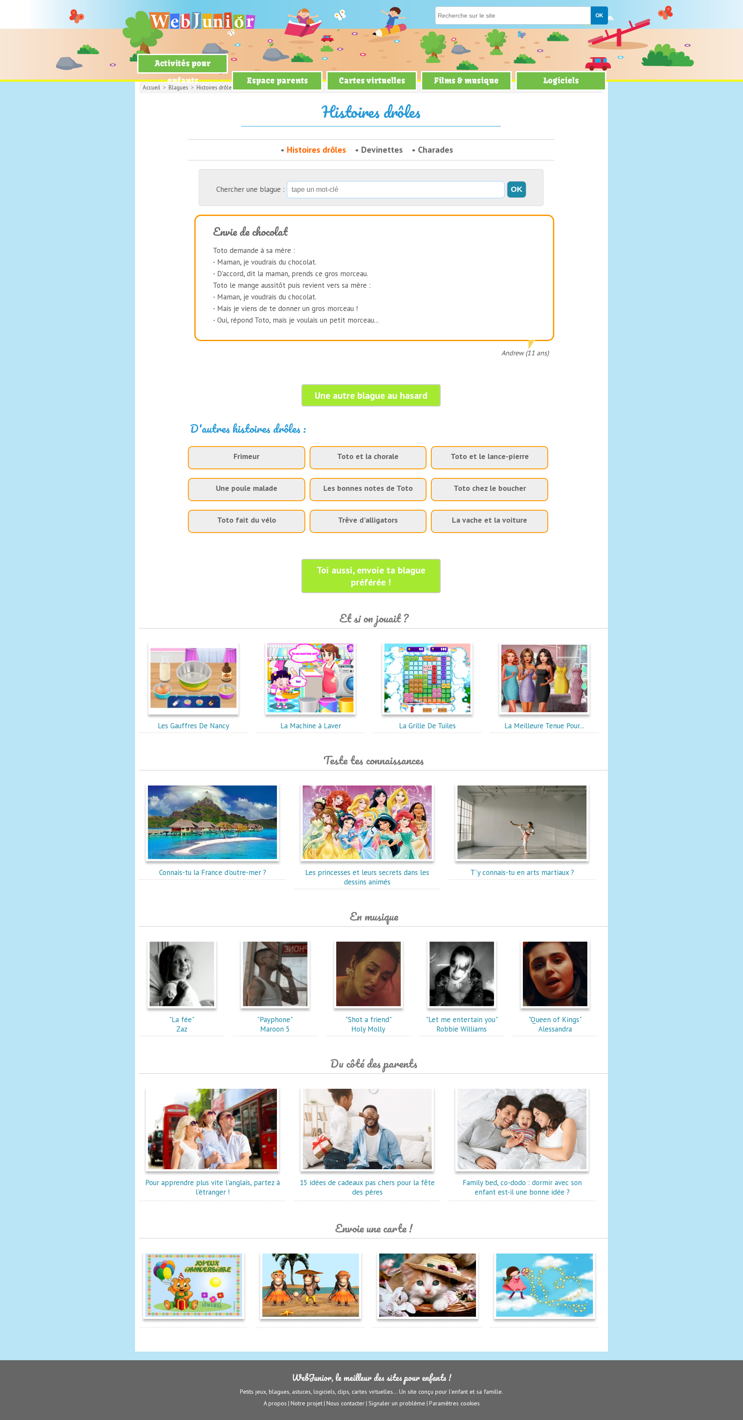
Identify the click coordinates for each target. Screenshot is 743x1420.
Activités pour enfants (183, 72)
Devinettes (382, 149)
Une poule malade (246, 488)
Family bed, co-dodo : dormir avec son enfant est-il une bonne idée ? (522, 1187)
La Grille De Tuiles (427, 725)
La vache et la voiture (489, 520)
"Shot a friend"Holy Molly (368, 1024)
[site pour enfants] (201, 20)
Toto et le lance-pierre (490, 456)
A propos (275, 1403)
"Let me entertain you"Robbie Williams (462, 1024)
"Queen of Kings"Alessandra (555, 1024)
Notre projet (306, 1403)
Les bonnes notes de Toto (368, 488)
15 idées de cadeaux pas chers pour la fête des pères (367, 1187)
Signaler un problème (396, 1403)
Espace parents (277, 81)
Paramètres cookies (454, 1403)
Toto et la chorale (368, 456)
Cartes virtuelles (372, 81)
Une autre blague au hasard (371, 395)
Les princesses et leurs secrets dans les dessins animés (367, 877)
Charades (435, 149)
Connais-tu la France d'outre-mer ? (212, 872)
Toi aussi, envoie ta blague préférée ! (370, 576)
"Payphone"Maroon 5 (275, 1024)
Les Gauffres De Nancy (193, 725)
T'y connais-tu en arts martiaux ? (522, 872)
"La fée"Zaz (181, 1024)
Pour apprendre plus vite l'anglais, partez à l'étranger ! (212, 1187)
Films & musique (466, 81)
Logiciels (561, 81)
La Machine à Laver (310, 725)
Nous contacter (345, 1403)
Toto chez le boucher (490, 488)
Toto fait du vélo (246, 520)
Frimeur (246, 456)
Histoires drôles (316, 149)
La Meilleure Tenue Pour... (544, 725)
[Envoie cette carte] (193, 1320)
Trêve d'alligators (368, 520)
